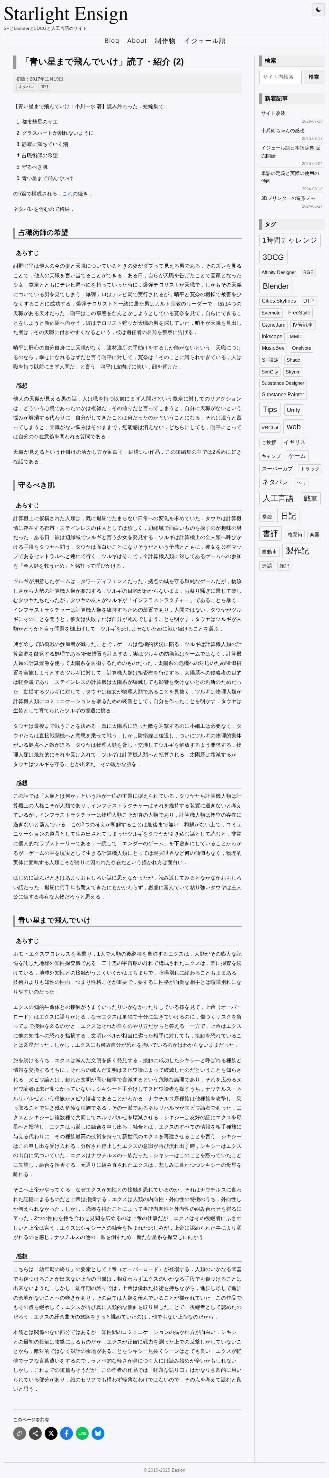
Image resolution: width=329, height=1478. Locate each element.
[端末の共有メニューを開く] (35, 1433)
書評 (45, 86)
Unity (293, 410)
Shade (293, 360)
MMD (296, 336)
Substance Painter (283, 394)
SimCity (270, 371)
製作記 (297, 550)
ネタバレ (26, 86)
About (137, 40)
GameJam (273, 325)
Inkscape (272, 336)
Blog (112, 40)
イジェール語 (205, 40)
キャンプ (271, 456)
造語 (267, 566)
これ (67, 193)
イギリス (295, 442)
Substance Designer (283, 383)
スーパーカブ (277, 468)
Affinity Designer (279, 272)
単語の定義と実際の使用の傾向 (290, 177)
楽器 (314, 534)
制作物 (165, 40)
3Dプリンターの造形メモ (288, 198)
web (294, 426)
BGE (308, 272)
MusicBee (273, 348)
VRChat (270, 427)
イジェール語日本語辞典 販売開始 (290, 151)
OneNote (301, 348)
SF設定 (270, 360)
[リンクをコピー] (19, 1433)
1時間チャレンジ (289, 240)
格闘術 (295, 534)
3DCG (273, 257)
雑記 (284, 566)
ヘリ (302, 482)
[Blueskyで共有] (98, 1433)
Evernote (271, 312)
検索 (314, 77)
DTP (308, 301)
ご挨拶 (269, 442)
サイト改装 (273, 113)
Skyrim (293, 371)
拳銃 (267, 517)
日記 (288, 515)
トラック (310, 468)
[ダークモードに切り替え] (318, 9)
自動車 (269, 551)
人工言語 (278, 498)
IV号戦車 (303, 325)
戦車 (310, 499)
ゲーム (297, 455)
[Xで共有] (51, 1433)
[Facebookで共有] (66, 1433)
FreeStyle (299, 312)
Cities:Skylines (279, 301)
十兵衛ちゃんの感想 (283, 130)
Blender (276, 286)
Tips (270, 409)
